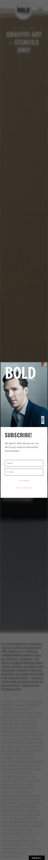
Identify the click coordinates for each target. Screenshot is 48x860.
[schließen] (44, 365)
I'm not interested (23, 488)
